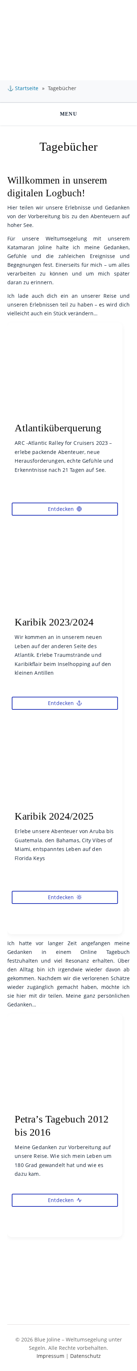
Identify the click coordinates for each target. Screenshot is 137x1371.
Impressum (50, 1355)
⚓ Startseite (22, 88)
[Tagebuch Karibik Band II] (65, 811)
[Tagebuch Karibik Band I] (65, 617)
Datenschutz (85, 1355)
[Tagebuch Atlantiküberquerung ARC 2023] (65, 423)
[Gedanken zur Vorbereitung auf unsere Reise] (65, 1114)
